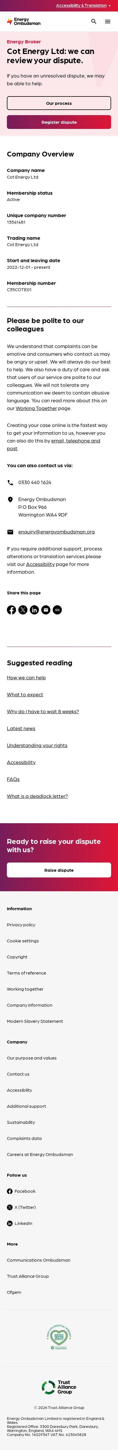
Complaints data (24, 1138)
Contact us (18, 1074)
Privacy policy (21, 924)
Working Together (36, 408)
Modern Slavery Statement (35, 1021)
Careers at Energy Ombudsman (40, 1154)
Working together (25, 989)
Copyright (17, 957)
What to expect (25, 694)
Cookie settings (23, 940)
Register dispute (59, 122)
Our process (59, 103)
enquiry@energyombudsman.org (56, 531)
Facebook (25, 1191)
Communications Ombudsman (38, 1260)
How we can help (26, 677)
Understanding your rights (37, 745)
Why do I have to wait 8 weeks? (43, 711)
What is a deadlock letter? (37, 795)
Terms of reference (26, 973)
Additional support (26, 1106)
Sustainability (21, 1122)
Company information (29, 1005)
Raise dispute (59, 870)
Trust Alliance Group (28, 1276)
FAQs (13, 779)
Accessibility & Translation (81, 5)
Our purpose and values (32, 1058)
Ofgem (14, 1292)
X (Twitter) (25, 1207)
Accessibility (40, 563)
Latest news (21, 728)
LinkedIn (23, 1223)
